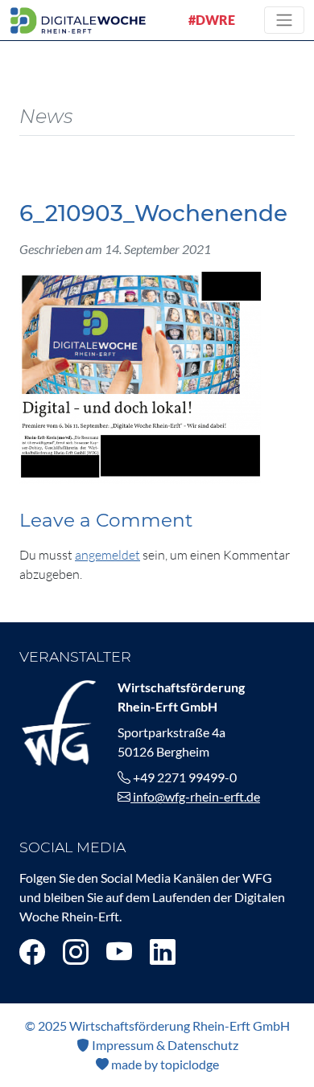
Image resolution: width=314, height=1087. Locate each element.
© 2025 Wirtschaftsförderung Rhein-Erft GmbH (157, 1025)
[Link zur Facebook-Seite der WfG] (32, 951)
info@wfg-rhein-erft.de (195, 796)
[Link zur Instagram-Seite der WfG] (76, 951)
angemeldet (107, 555)
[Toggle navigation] (284, 20)
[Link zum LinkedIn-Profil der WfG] (163, 951)
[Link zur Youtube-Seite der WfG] (119, 951)
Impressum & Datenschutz (163, 1044)
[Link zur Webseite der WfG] (58, 720)
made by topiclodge (164, 1064)
